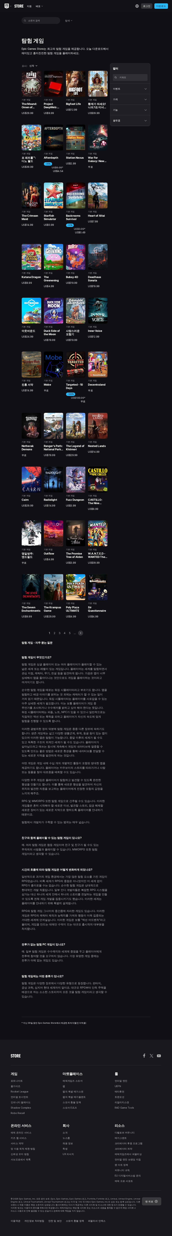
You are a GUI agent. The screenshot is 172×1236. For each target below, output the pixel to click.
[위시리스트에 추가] (37, 74)
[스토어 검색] (25, 20)
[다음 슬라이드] (80, 633)
